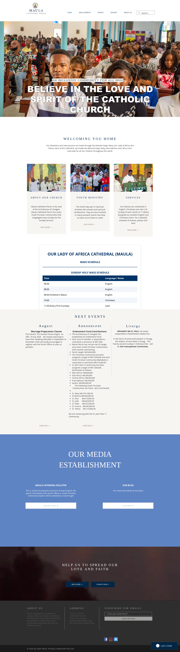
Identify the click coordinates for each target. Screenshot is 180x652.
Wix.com (70, 648)
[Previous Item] (4, 69)
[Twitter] (116, 639)
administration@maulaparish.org (82, 623)
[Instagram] (111, 639)
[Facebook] (106, 639)
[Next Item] (175, 69)
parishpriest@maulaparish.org (81, 621)
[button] (103, 584)
